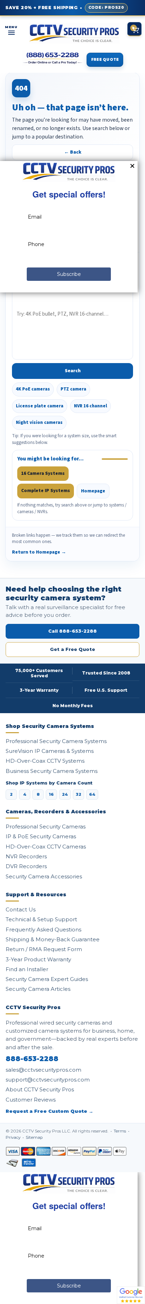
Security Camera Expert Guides (47, 979)
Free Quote (105, 59)
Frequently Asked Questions (43, 929)
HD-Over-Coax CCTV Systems (45, 760)
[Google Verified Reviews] (131, 1294)
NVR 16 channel (90, 406)
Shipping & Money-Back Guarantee (53, 939)
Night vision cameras (39, 422)
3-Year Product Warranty (38, 959)
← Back (72, 152)
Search (73, 370)
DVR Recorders (26, 866)
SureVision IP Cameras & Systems (50, 751)
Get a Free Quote (72, 649)
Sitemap (34, 1137)
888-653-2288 (32, 1059)
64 (92, 794)
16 (51, 794)
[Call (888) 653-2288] (53, 58)
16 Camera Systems (43, 473)
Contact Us (21, 909)
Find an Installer (27, 969)
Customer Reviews (31, 1099)
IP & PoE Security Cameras (41, 836)
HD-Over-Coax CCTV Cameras (46, 846)
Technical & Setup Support (41, 919)
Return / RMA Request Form (44, 949)
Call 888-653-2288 (72, 631)
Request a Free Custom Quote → (49, 1111)
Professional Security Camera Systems (56, 741)
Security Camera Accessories (44, 876)
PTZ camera (73, 389)
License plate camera (39, 406)
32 (78, 794)
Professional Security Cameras (46, 826)
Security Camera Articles (38, 989)
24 (65, 794)
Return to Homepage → (39, 552)
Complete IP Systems (45, 490)
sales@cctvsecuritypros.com (43, 1069)
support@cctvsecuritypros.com (48, 1079)
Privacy (13, 1137)
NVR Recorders (26, 856)
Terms (120, 1131)
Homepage (93, 491)
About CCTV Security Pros (40, 1089)
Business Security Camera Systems (51, 771)
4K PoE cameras (33, 389)
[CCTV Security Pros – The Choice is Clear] (74, 33)
